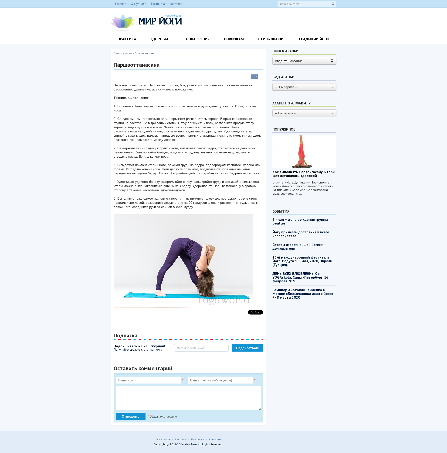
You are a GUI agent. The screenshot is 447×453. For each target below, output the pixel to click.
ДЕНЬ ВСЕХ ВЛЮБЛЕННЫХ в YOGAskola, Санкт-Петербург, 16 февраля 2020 (300, 277)
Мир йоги (147, 22)
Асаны (128, 53)
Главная (120, 4)
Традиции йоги (313, 39)
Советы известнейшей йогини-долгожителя (298, 246)
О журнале (138, 4)
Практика (127, 39)
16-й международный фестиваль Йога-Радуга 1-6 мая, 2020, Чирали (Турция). (302, 261)
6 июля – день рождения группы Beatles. (300, 221)
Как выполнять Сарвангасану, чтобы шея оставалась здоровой (303, 173)
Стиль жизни (271, 39)
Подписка (158, 4)
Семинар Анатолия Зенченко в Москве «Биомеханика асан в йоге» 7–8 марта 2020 (302, 293)
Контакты (175, 4)
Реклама (180, 439)
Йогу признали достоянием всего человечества (300, 234)
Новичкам (234, 39)
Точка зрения (197, 39)
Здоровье (159, 39)
